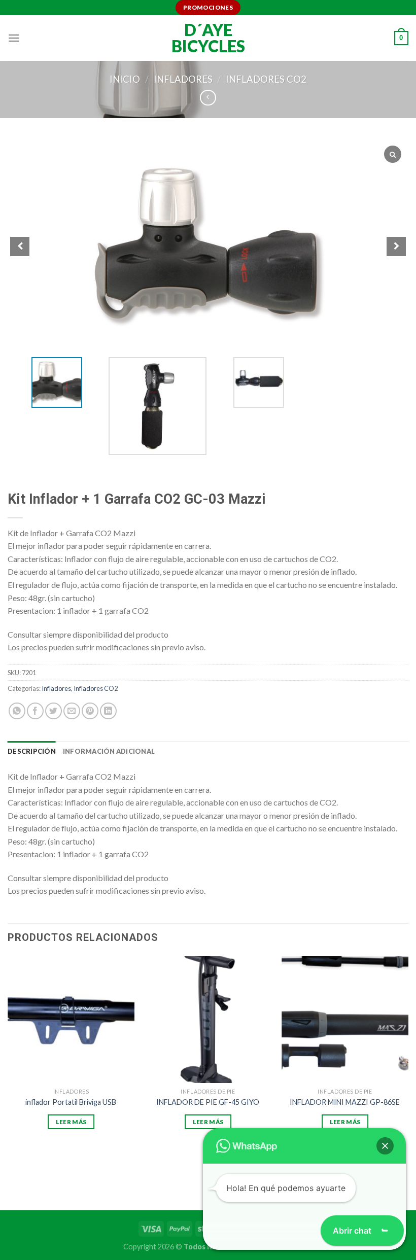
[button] (385, 1145)
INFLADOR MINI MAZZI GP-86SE (345, 1102)
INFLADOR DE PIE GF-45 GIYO (207, 1102)
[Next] (407, 1064)
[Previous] (8, 1064)
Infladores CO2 (266, 79)
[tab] (32, 751)
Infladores (183, 79)
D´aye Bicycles (208, 38)
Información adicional (109, 751)
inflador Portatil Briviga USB (70, 1102)
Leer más (71, 1121)
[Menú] (14, 37)
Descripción (32, 751)
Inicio (125, 79)
